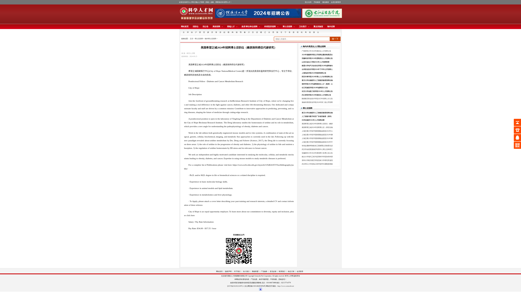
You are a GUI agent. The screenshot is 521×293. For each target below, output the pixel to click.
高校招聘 (216, 27)
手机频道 (317, 2)
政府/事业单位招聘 (249, 27)
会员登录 (300, 271)
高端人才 (231, 27)
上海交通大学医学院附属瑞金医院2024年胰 (317, 135)
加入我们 (246, 271)
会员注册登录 (336, 2)
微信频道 (325, 2)
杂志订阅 (291, 271)
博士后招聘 (287, 27)
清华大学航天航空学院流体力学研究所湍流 (317, 160)
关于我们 (237, 271)
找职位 (195, 27)
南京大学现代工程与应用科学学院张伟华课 (317, 157)
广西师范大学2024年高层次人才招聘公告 (316, 51)
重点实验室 (318, 27)
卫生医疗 (303, 27)
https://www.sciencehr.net (285, 286)
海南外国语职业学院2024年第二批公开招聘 (317, 102)
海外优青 (331, 27)
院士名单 (308, 2)
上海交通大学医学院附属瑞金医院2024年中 (317, 142)
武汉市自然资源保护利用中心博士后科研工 (317, 149)
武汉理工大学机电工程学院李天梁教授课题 (317, 164)
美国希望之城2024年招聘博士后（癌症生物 (317, 127)
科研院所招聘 (270, 27)
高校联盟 (255, 271)
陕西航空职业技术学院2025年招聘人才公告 (317, 99)
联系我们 (282, 271)
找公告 (205, 27)
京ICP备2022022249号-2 (235, 286)
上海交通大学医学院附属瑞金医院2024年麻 (317, 138)
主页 (191, 39)
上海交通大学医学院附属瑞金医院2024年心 (317, 131)
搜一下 (335, 39)
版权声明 (228, 271)
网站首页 (185, 27)
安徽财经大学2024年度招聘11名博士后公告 (317, 153)
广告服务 (264, 271)
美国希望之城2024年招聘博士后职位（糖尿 (317, 124)
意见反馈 (273, 271)
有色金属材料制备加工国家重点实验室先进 (317, 146)
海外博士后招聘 (210, 39)
